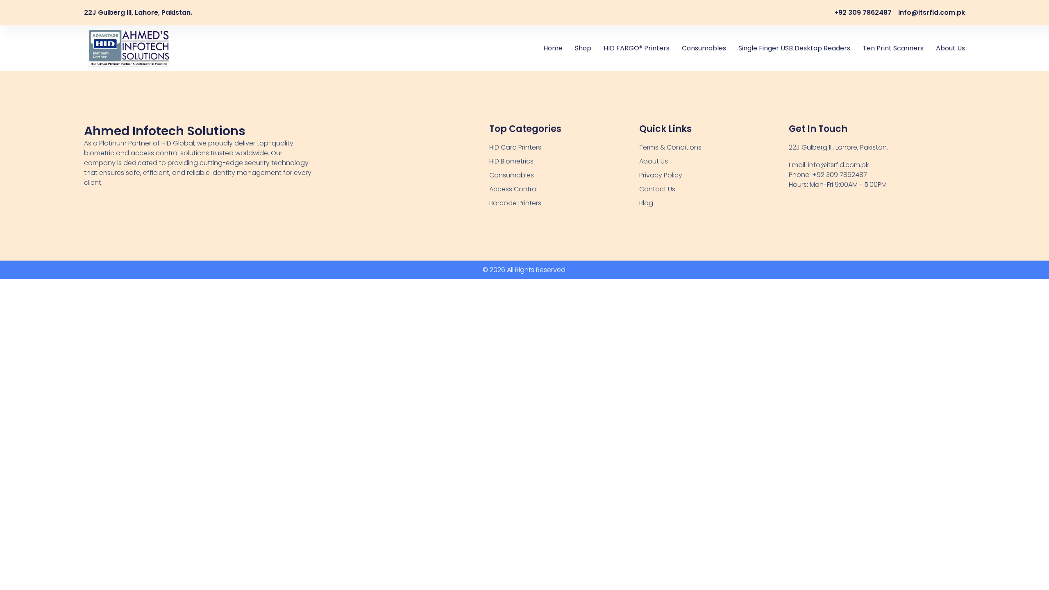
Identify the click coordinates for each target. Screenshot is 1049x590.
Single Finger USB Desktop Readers (794, 48)
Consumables (704, 48)
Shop (583, 48)
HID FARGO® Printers (637, 48)
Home (553, 48)
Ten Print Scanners (893, 48)
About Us (950, 48)
